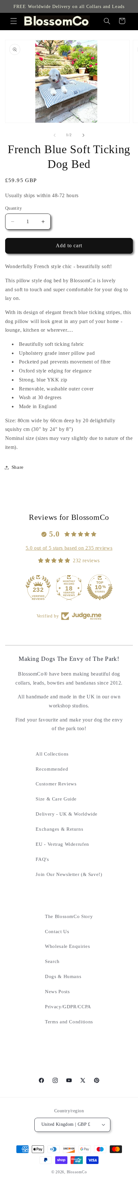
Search (52, 961)
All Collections (52, 754)
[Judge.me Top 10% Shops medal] (69, 587)
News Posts (57, 991)
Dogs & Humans (63, 976)
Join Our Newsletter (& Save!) (69, 874)
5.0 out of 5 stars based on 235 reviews (69, 548)
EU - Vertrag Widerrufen (62, 844)
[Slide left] (54, 135)
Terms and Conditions (69, 1021)
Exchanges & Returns (59, 829)
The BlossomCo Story (69, 916)
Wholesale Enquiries (67, 946)
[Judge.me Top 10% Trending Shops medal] (100, 587)
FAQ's (42, 859)
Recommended (52, 769)
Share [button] (18, 467)
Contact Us (57, 931)
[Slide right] (83, 135)
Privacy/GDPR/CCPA (68, 1006)
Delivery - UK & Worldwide (67, 814)
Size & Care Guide (56, 798)
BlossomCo (77, 1172)
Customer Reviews (56, 783)
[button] (13, 20)
